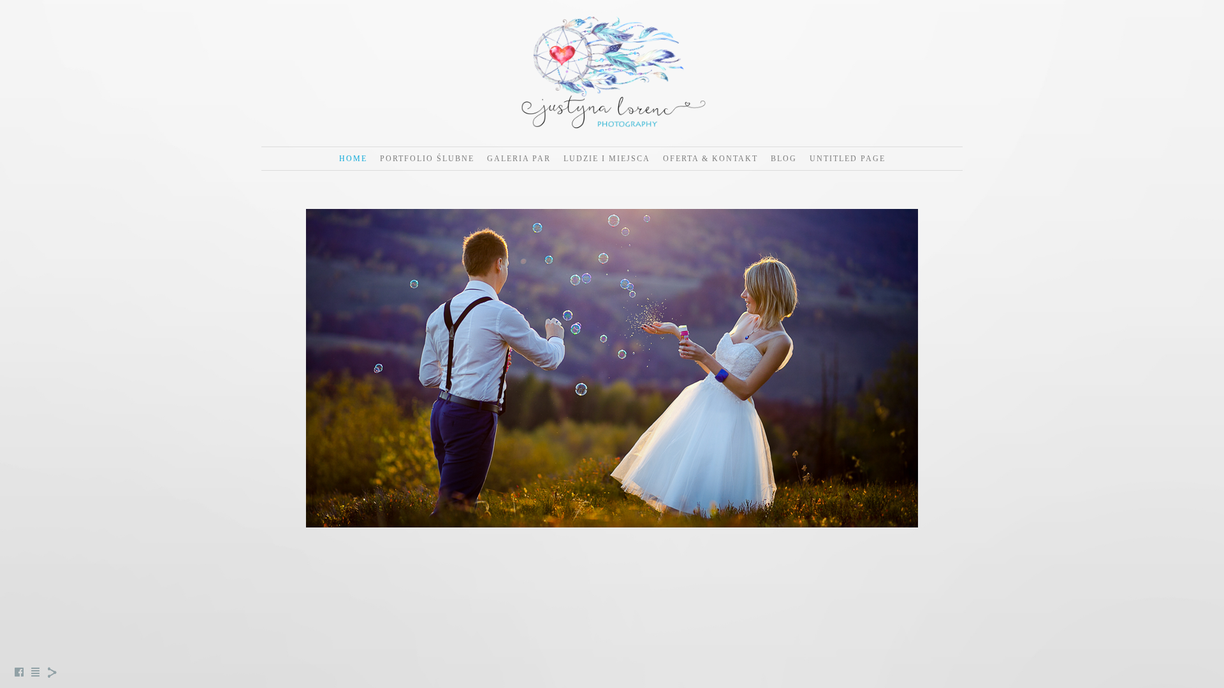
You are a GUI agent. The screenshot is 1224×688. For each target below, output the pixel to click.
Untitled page (847, 158)
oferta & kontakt (710, 158)
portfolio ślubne (427, 158)
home (353, 158)
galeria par (519, 158)
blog (784, 158)
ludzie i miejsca (607, 158)
